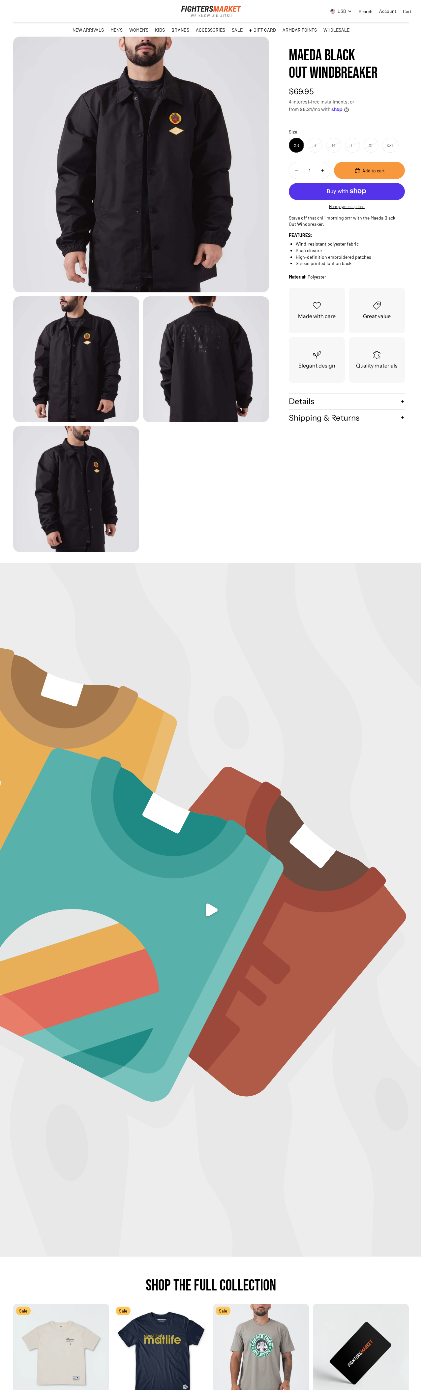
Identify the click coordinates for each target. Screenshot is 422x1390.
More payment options (347, 206)
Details (301, 401)
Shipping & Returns (324, 417)
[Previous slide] (23, 1352)
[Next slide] (99, 1352)
